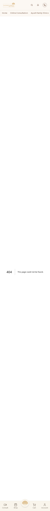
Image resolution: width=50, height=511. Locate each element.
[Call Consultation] (45, 5)
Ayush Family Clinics (40, 13)
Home (4, 13)
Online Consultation (19, 13)
